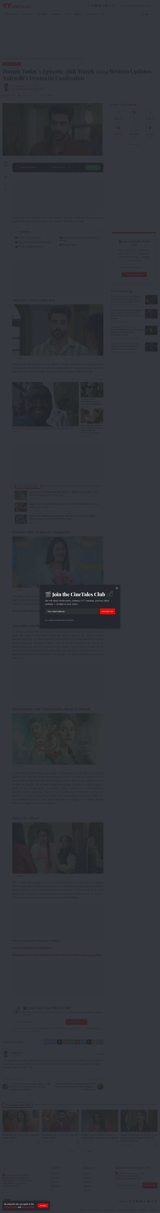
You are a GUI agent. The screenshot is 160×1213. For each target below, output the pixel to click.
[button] (43, 1206)
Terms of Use (28, 1207)
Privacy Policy (11, 1207)
